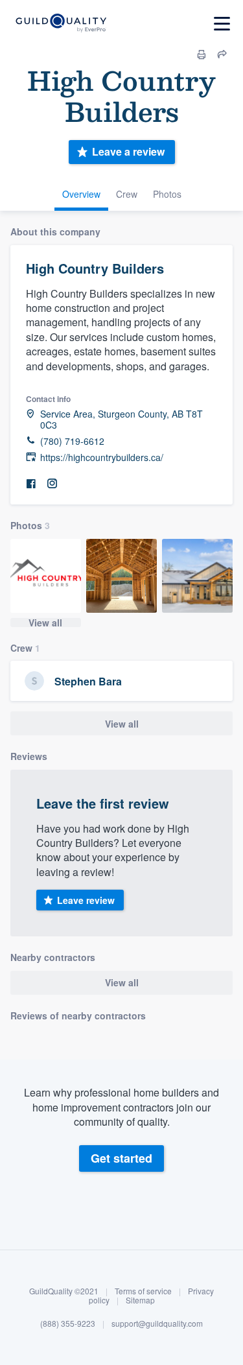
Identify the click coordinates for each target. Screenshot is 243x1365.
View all (45, 622)
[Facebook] (31, 484)
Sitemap (140, 1299)
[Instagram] (52, 484)
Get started (121, 1158)
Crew (126, 193)
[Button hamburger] (222, 23)
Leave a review (128, 151)
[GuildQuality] (60, 24)
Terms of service (143, 1290)
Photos (167, 193)
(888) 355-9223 (67, 1323)
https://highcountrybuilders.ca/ (101, 457)
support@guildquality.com (157, 1323)
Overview (81, 193)
